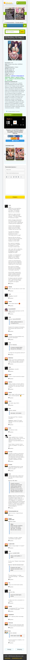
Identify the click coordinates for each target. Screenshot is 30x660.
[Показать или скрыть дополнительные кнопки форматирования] (21, 177)
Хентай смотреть (10, 22)
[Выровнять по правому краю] (18, 177)
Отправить (15, 197)
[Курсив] (9, 177)
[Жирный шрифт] (7, 177)
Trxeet (9, 435)
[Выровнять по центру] (16, 177)
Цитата (11, 283)
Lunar (6, 38)
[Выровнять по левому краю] (14, 177)
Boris (9, 631)
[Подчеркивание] (11, 177)
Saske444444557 (12, 309)
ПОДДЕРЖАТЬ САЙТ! (17, 658)
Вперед (19, 649)
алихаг (9, 401)
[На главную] (8, 3)
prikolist (10, 392)
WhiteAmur (10, 357)
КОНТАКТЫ (7, 658)
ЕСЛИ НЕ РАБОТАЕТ (17, 114)
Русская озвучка (19, 22)
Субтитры (17, 111)
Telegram (16, 140)
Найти (22, 31)
